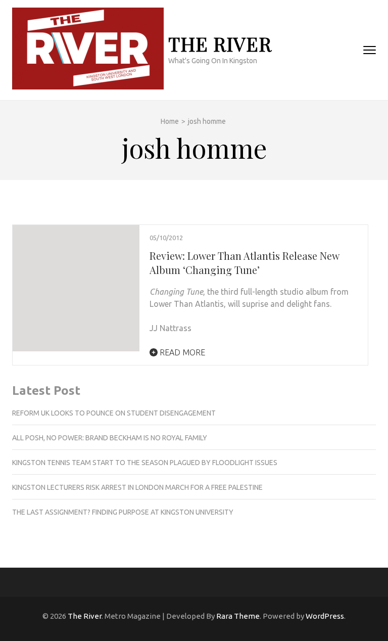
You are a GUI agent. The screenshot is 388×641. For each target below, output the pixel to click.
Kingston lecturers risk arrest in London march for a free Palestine (137, 487)
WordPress (325, 616)
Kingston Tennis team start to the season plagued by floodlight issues (144, 463)
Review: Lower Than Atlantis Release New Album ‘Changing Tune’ (244, 263)
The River (220, 44)
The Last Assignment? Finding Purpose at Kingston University (122, 512)
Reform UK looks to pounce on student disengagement (114, 413)
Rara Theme (238, 616)
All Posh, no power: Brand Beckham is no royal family (109, 438)
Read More (181, 352)
